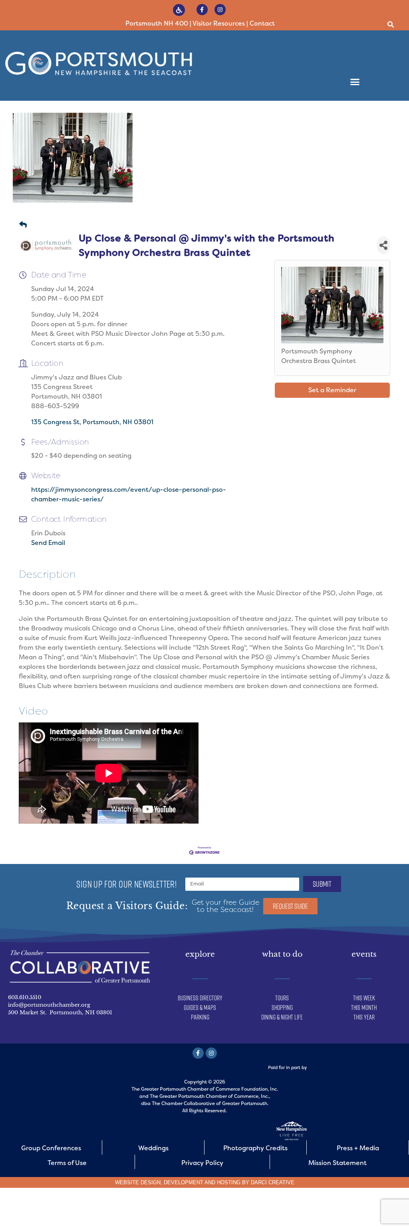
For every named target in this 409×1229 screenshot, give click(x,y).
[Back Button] (23, 225)
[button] (391, 24)
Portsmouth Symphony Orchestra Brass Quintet (318, 356)
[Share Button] (383, 245)
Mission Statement (337, 1163)
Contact (262, 23)
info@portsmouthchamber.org (49, 1005)
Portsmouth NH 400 (156, 23)
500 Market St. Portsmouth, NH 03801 (60, 1013)
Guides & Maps (200, 1007)
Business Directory (200, 998)
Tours (282, 998)
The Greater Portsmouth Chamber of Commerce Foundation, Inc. (204, 1089)
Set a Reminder (332, 390)
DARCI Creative (272, 1182)
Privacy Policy (202, 1163)
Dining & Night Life (282, 1017)
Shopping (282, 1007)
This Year (364, 1017)
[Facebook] (202, 9)
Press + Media (358, 1148)
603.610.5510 (24, 997)
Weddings (153, 1148)
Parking (200, 1017)
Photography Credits (255, 1148)
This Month (364, 1007)
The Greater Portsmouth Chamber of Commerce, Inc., (210, 1096)
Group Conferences (51, 1148)
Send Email (48, 543)
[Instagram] (220, 9)
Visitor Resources (219, 23)
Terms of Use (67, 1163)
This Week (364, 998)
